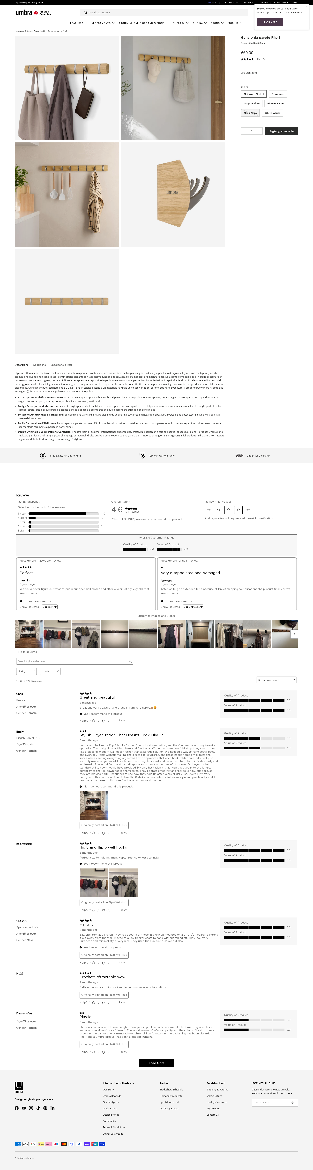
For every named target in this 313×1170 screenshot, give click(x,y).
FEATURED (76, 23)
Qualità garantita (169, 1108)
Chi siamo (249, 2)
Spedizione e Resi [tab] (61, 365)
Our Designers (111, 1102)
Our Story (108, 1089)
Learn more (270, 22)
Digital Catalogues (113, 1133)
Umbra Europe (27, 1158)
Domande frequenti (171, 1095)
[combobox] (164, 12)
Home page (19, 31)
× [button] (306, 7)
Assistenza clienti (286, 2)
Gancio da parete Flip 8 (57, 31)
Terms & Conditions (114, 1127)
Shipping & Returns (217, 1089)
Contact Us (213, 1114)
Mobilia (233, 23)
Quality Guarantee (217, 1102)
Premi (264, 2)
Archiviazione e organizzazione (141, 23)
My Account (213, 1108)
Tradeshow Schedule (171, 1089)
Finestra (178, 23)
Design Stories (111, 1114)
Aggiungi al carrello (282, 131)
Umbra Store (110, 1108)
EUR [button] (214, 2)
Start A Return (214, 1095)
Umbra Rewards (112, 1095)
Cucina (198, 23)
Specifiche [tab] (39, 365)
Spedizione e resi (169, 1102)
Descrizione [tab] (22, 365)
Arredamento (101, 23)
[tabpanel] (120, 406)
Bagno (215, 23)
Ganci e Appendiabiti (36, 31)
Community (109, 1121)
